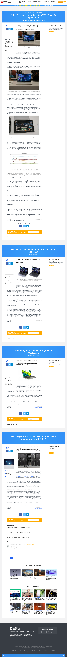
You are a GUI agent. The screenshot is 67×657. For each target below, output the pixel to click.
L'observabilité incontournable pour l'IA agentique (9, 474)
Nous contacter (17, 641)
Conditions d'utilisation (29, 556)
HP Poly (20, 5)
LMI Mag (51, 5)
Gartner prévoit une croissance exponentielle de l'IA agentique (9, 471)
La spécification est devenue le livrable (15, 612)
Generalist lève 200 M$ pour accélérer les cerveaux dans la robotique (27, 599)
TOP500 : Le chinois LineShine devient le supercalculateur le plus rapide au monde (51, 578)
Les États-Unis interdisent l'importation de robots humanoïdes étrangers (14, 577)
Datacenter (35, 434)
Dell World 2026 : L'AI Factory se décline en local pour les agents (19, 530)
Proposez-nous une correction (38, 220)
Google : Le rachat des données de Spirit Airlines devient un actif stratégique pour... (51, 613)
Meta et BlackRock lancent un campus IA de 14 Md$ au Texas (27, 577)
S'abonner (60, 1)
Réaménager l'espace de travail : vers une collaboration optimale (9, 45)
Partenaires (52, 1)
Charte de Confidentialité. (16, 549)
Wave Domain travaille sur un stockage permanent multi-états (39, 577)
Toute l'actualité (28, 12)
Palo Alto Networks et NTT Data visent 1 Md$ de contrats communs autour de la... (39, 612)
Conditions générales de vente (47, 641)
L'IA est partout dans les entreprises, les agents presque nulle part (26, 612)
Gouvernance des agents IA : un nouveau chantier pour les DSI (15, 599)
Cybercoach (38, 5)
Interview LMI (46, 5)
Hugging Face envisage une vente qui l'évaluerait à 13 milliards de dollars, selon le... (51, 599)
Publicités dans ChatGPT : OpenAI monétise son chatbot (39, 599)
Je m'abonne (51, 31)
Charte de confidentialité (37, 641)
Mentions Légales (29, 641)
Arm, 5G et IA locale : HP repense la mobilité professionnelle (18, 532)
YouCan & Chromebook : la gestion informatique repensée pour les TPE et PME (9, 49)
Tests (42, 5)
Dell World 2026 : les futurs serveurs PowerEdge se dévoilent (18, 527)
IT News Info (25, 634)
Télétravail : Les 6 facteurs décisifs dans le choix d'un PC (9, 42)
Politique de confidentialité (23, 556)
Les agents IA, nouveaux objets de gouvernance (9, 467)
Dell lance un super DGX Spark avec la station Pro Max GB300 (18, 537)
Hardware (34, 12)
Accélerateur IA (32, 5)
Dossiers (29, 1)
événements (35, 1)
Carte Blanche (25, 5)
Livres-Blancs (46, 1)
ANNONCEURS (23, 641)
